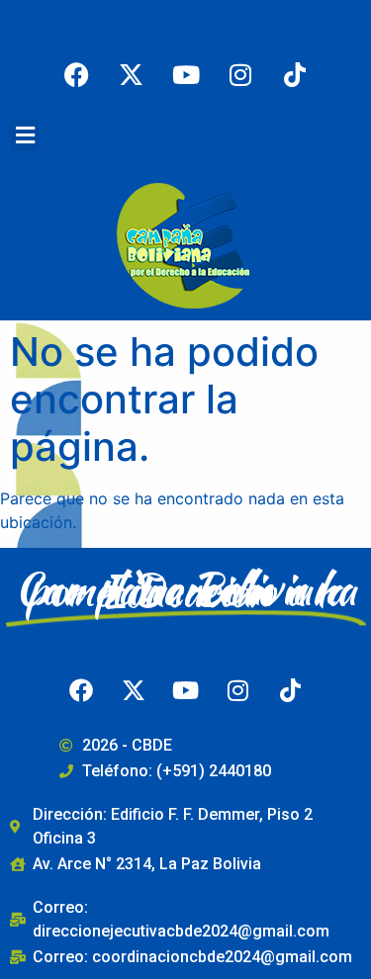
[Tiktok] (295, 74)
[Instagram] (240, 74)
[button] (25, 135)
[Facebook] (77, 74)
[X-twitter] (131, 74)
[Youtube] (186, 74)
